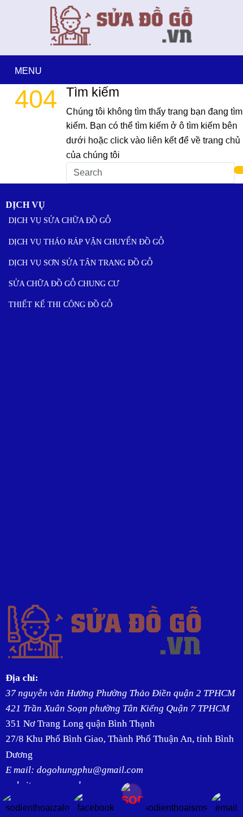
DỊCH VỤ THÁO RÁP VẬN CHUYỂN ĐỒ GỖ (86, 242)
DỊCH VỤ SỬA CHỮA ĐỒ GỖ (59, 220)
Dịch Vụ (25, 204)
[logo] (121, 48)
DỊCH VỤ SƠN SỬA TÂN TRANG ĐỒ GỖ (80, 263)
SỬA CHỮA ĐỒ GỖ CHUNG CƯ (63, 283)
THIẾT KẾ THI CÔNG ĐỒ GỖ (60, 304)
